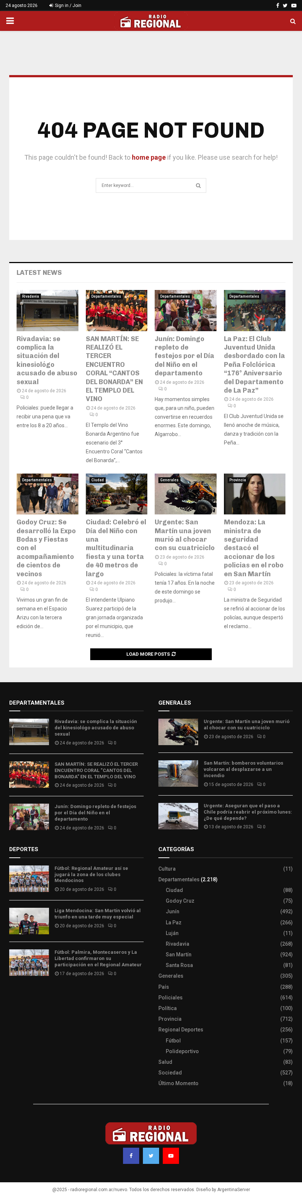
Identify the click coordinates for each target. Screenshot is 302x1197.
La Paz (174, 922)
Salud (165, 1062)
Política (167, 1008)
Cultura (167, 869)
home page (149, 157)
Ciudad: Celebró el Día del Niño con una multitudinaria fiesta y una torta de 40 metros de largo (116, 548)
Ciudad (97, 480)
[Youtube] (171, 1156)
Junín (172, 911)
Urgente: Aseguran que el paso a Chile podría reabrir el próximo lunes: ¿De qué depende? (248, 812)
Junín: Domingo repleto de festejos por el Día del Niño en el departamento (184, 356)
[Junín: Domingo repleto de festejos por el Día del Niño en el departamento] (186, 310)
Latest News (39, 273)
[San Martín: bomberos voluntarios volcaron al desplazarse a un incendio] (178, 773)
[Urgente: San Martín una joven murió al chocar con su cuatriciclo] (186, 494)
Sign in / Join (67, 5)
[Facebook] (131, 1156)
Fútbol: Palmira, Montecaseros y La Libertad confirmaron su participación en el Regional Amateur (98, 958)
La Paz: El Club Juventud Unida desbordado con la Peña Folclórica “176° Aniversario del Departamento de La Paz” (254, 364)
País (163, 987)
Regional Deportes (180, 1030)
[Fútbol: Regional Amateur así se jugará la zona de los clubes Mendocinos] (29, 878)
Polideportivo (182, 1051)
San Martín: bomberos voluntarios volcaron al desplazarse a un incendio (243, 769)
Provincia (237, 480)
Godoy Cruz (180, 901)
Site (24, 995)
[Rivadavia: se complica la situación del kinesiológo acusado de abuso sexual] (47, 310)
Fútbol (173, 1041)
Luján (172, 933)
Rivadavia (30, 296)
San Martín (179, 954)
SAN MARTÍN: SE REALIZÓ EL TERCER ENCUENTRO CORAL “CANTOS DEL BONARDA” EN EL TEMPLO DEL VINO (114, 369)
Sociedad (170, 1073)
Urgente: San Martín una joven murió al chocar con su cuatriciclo (185, 535)
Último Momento (178, 1083)
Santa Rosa (179, 965)
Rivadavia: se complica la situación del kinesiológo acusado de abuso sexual (47, 360)
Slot (14, 995)
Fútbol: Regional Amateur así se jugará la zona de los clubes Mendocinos (91, 874)
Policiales (170, 998)
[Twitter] (151, 1156)
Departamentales (106, 296)
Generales (169, 480)
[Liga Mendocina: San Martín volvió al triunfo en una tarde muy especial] (29, 921)
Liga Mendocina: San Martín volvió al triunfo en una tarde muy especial (98, 914)
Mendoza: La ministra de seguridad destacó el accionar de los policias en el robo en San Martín (254, 548)
